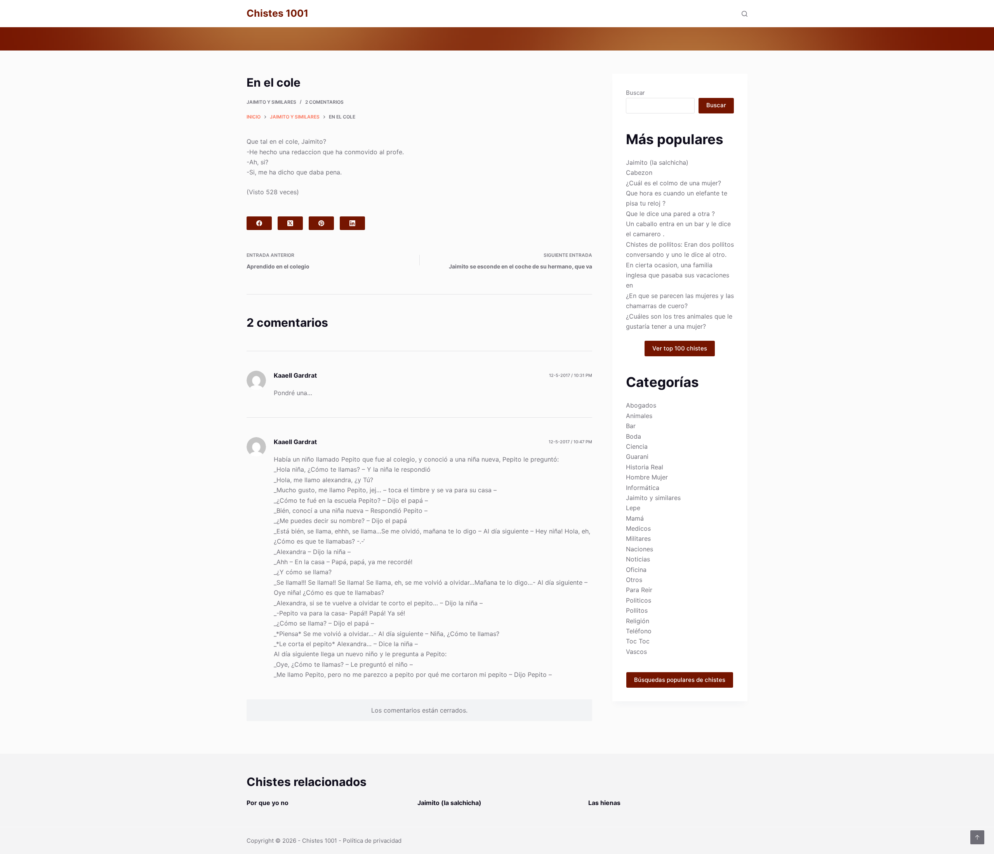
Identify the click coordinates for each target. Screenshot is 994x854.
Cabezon (639, 172)
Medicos (638, 528)
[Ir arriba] (977, 837)
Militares (638, 538)
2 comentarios (324, 102)
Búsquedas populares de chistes (679, 679)
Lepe (633, 508)
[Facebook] (259, 223)
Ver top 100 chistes (679, 348)
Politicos (638, 600)
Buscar (635, 92)
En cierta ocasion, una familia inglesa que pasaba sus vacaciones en (677, 275)
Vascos (636, 651)
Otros (634, 580)
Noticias (638, 559)
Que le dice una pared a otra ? (670, 214)
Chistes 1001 (277, 13)
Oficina (636, 569)
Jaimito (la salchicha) (657, 162)
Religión (637, 621)
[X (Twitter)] (290, 223)
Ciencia (637, 446)
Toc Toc (638, 641)
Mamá (635, 518)
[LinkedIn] (352, 223)
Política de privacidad (372, 840)
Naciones (639, 549)
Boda (633, 436)
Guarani (637, 456)
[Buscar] (744, 14)
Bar (631, 426)
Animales (639, 416)
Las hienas (604, 803)
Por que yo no (267, 803)
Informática (642, 487)
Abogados (641, 405)
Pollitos (637, 610)
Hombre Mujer (647, 477)
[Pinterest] (321, 223)
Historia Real (644, 467)
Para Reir (639, 590)
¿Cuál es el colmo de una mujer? (673, 183)
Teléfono (639, 631)
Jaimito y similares (271, 102)
